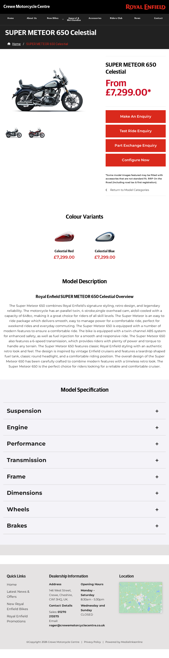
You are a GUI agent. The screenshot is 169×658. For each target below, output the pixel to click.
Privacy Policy (92, 641)
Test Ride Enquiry (136, 131)
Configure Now (135, 160)
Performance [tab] (26, 443)
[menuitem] (10, 19)
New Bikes (53, 18)
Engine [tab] (17, 427)
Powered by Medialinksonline (124, 641)
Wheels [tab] (18, 509)
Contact (158, 18)
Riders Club (116, 18)
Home (10, 18)
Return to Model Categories (129, 190)
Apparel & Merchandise (74, 19)
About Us (32, 18)
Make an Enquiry (135, 116)
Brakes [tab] (17, 525)
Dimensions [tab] (24, 492)
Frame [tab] (16, 476)
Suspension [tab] (24, 410)
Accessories (95, 18)
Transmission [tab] (26, 460)
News (137, 18)
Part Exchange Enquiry (136, 145)
